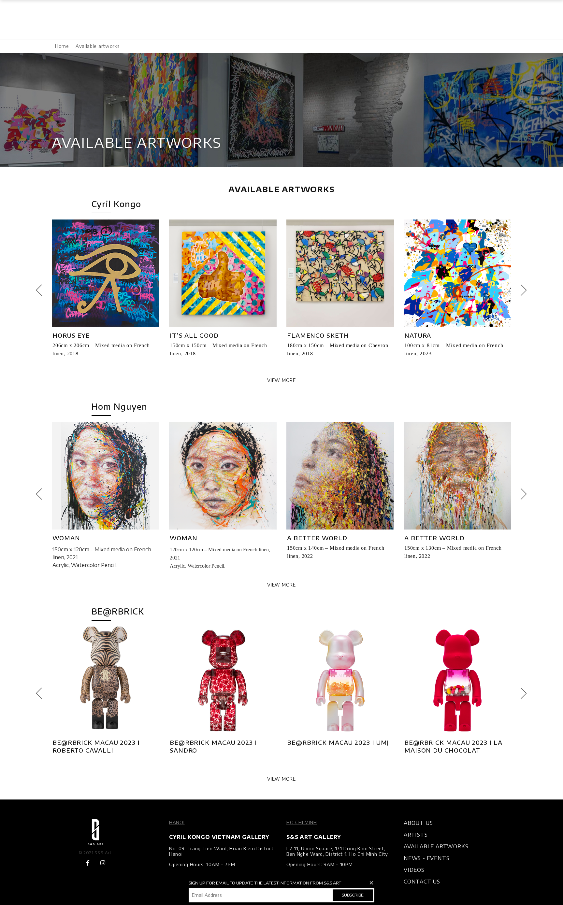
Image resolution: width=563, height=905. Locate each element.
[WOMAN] (105, 476)
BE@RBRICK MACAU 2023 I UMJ (338, 742)
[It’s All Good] (223, 273)
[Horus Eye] (105, 273)
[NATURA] (457, 273)
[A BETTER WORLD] (340, 476)
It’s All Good (194, 335)
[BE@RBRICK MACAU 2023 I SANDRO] (223, 680)
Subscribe (353, 895)
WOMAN (66, 538)
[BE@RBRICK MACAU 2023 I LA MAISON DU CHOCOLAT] (457, 680)
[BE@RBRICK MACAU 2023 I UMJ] (340, 680)
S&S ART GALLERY (313, 837)
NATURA (417, 335)
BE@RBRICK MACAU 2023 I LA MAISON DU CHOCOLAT (453, 746)
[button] (42, 290)
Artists (416, 834)
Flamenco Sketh (318, 335)
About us (418, 823)
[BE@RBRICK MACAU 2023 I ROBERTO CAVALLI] (105, 680)
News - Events (426, 858)
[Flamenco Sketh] (340, 273)
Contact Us (422, 881)
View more (281, 380)
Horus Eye (71, 335)
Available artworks (436, 846)
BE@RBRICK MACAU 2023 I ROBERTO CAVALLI (96, 746)
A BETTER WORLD (317, 538)
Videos (414, 870)
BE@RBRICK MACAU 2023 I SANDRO (213, 746)
